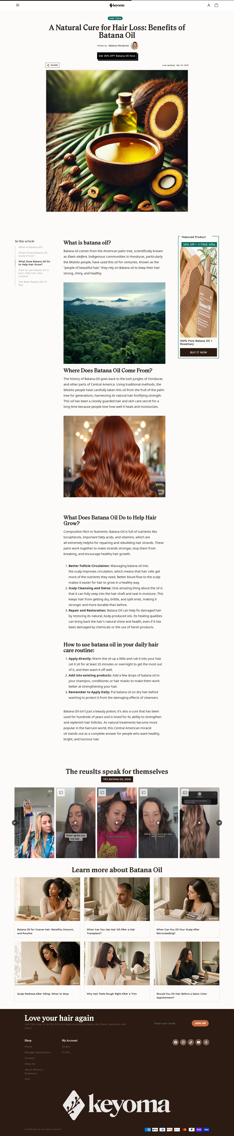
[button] (17, 5)
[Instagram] (183, 1042)
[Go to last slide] (15, 823)
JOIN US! (200, 1023)
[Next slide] (219, 823)
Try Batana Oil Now (117, 779)
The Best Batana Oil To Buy (32, 283)
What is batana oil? (30, 247)
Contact (30, 1058)
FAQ (27, 1079)
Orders (66, 1046)
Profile (66, 1052)
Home (28, 1046)
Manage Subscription (38, 1052)
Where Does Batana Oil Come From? (32, 254)
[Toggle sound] (50, 791)
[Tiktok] (191, 1042)
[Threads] (206, 1042)
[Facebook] (175, 1042)
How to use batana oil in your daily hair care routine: (33, 273)
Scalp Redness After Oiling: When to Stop (43, 993)
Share (54, 65)
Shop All (30, 1063)
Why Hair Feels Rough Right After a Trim (112, 993)
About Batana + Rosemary (34, 1071)
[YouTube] (198, 1042)
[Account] (209, 5)
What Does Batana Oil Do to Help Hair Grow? (34, 263)
